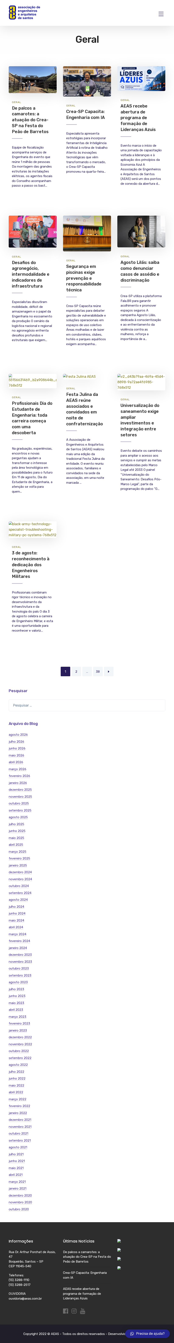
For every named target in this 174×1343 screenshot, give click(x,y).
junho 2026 (17, 748)
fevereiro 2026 (19, 776)
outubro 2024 (19, 886)
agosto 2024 (18, 900)
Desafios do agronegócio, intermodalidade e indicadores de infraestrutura (30, 274)
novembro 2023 (20, 962)
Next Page (109, 671)
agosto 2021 (18, 1147)
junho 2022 (17, 1078)
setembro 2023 (20, 975)
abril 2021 (15, 1175)
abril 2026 (16, 762)
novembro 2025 (20, 797)
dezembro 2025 (20, 790)
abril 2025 (16, 845)
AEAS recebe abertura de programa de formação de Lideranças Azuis (138, 117)
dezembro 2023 (20, 955)
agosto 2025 (18, 817)
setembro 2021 (20, 1140)
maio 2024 (16, 920)
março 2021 (17, 1182)
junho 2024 (17, 913)
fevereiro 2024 (19, 941)
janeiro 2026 (18, 783)
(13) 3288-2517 (20, 1285)
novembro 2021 (20, 1127)
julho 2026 (16, 742)
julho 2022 (16, 1072)
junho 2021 (17, 1161)
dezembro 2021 (20, 1120)
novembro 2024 (20, 879)
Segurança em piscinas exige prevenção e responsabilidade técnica (83, 278)
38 (98, 672)
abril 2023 (16, 1010)
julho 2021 (16, 1154)
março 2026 (17, 769)
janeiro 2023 (18, 1030)
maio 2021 (16, 1168)
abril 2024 (16, 927)
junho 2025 (17, 831)
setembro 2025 (20, 810)
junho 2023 (17, 996)
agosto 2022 (18, 1065)
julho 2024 (16, 907)
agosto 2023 (18, 982)
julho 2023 (16, 989)
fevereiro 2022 (19, 1106)
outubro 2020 (19, 1209)
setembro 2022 (20, 1058)
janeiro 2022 (18, 1113)
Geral (16, 102)
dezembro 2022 (20, 1037)
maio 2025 (16, 838)
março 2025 (17, 852)
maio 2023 (16, 1003)
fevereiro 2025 (19, 858)
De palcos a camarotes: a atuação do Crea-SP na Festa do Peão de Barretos (30, 120)
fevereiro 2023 (19, 1023)
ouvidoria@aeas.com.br (25, 1298)
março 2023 (17, 1017)
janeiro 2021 (17, 1188)
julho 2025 (16, 824)
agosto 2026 (18, 735)
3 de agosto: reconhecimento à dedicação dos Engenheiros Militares (30, 564)
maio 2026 (16, 755)
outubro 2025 (19, 803)
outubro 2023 (19, 968)
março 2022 (17, 1099)
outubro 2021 (18, 1133)
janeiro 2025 (18, 865)
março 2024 (17, 934)
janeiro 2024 (18, 948)
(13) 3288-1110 (19, 1280)
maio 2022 (16, 1085)
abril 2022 (16, 1092)
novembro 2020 (20, 1202)
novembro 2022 (20, 1044)
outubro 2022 (19, 1051)
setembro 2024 (20, 893)
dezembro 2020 (20, 1195)
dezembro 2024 (20, 872)
